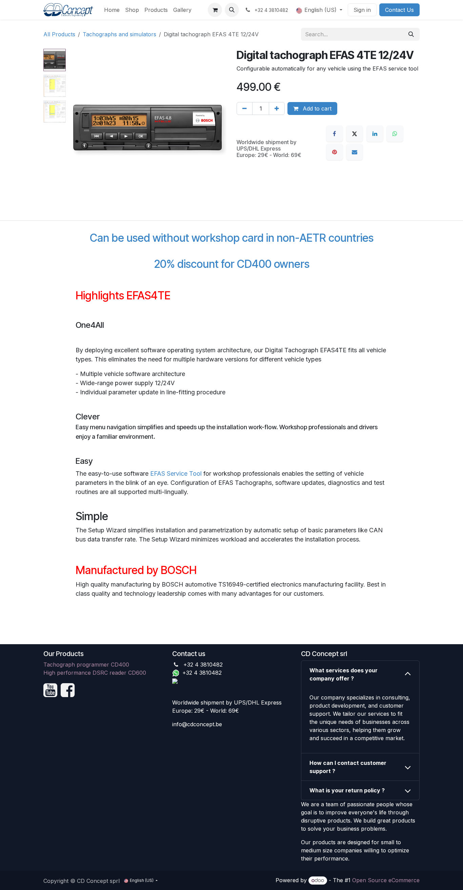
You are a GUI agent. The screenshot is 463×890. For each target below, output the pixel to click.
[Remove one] (245, 108)
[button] (232, 10)
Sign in (362, 9)
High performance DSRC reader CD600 (94, 672)
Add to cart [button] (316, 108)
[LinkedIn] (375, 133)
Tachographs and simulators (119, 34)
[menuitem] (111, 10)
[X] (354, 133)
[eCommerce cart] (215, 10)
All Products (59, 34)
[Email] (354, 152)
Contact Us (399, 9)
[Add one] (277, 108)
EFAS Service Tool (176, 473)
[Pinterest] (334, 152)
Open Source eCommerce (386, 880)
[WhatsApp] (395, 133)
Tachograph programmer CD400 (86, 664)
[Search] (411, 34)
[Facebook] (334, 133)
